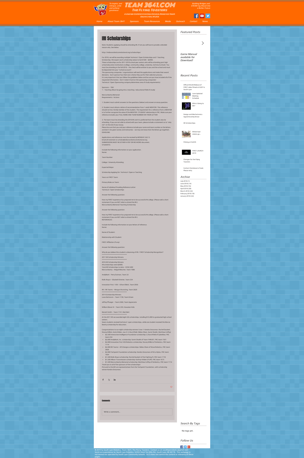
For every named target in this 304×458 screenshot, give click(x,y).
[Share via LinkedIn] (115, 380)
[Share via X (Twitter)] (109, 380)
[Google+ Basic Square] (189, 447)
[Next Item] (203, 43)
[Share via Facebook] (103, 380)
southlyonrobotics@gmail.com (175, 450)
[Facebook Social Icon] (196, 16)
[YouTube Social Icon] (202, 16)
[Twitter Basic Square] (185, 447)
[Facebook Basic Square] (181, 447)
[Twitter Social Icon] (208, 16)
